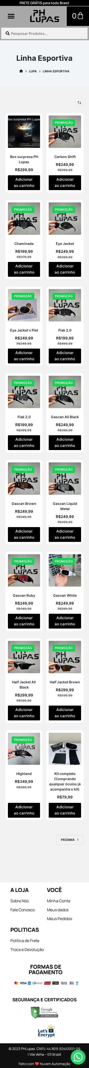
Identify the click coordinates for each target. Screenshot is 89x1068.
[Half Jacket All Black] (24, 657)
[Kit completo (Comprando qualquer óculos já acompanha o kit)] (65, 749)
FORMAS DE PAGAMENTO (46, 969)
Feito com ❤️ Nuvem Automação (44, 1063)
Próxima (68, 840)
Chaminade (24, 243)
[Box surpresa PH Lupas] (24, 132)
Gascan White (65, 595)
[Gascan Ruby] (24, 570)
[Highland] (24, 749)
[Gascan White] (65, 570)
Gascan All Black (65, 417)
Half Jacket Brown (65, 682)
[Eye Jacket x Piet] (24, 305)
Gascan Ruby (24, 595)
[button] (11, 16)
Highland (24, 773)
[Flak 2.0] (65, 305)
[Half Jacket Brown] (65, 657)
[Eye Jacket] (65, 218)
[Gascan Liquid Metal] (65, 478)
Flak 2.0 (64, 330)
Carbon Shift (65, 157)
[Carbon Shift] (65, 132)
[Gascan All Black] (65, 392)
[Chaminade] (24, 218)
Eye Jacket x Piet (24, 330)
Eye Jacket (65, 243)
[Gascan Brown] (24, 478)
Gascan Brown (24, 503)
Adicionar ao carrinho (24, 182)
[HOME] (21, 71)
